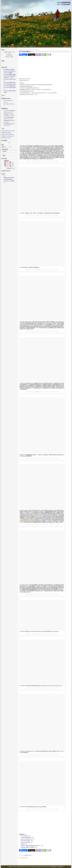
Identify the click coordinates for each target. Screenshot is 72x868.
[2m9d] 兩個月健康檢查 (26, 837)
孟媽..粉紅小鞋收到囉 (25, 842)
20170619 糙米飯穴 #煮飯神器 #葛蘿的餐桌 (29, 267)
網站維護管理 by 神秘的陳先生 (57, 866)
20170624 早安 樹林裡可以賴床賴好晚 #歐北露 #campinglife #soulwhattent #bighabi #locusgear (41, 685)
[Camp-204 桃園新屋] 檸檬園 (10, 74)
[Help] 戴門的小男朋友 (25, 840)
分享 (49, 54)
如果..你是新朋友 (11, 46)
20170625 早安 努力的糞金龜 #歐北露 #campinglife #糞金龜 (33, 806)
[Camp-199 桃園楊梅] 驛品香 (10, 85)
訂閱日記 (25, 46)
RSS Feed (68, 46)
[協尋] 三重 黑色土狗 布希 (26, 839)
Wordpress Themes (41, 866)
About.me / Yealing (9, 56)
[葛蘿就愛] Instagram (28, 855)
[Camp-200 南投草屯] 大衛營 (10, 84)
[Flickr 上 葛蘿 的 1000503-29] (9, 55)
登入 (5, 176)
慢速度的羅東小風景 (8, 123)
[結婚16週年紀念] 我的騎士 (9, 69)
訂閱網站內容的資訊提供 (9, 177)
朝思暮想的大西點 (7, 120)
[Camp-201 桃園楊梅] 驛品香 (10, 82)
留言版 (18, 46)
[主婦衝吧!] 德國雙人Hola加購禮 (27, 847)
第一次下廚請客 (24, 835)
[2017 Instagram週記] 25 (24, 51)
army (29, 866)
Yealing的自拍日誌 (63, 2)
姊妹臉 (22, 844)
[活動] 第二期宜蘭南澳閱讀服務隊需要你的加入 (30, 845)
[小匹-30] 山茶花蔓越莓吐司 (9, 110)
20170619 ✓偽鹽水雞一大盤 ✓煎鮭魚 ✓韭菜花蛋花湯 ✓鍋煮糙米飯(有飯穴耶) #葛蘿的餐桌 (40, 213)
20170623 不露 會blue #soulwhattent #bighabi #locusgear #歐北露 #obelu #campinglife (39, 631)
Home (3, 46)
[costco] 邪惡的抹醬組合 (9, 117)
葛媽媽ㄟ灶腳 (32, 46)
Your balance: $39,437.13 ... (9, 103)
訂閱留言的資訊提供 (8, 179)
